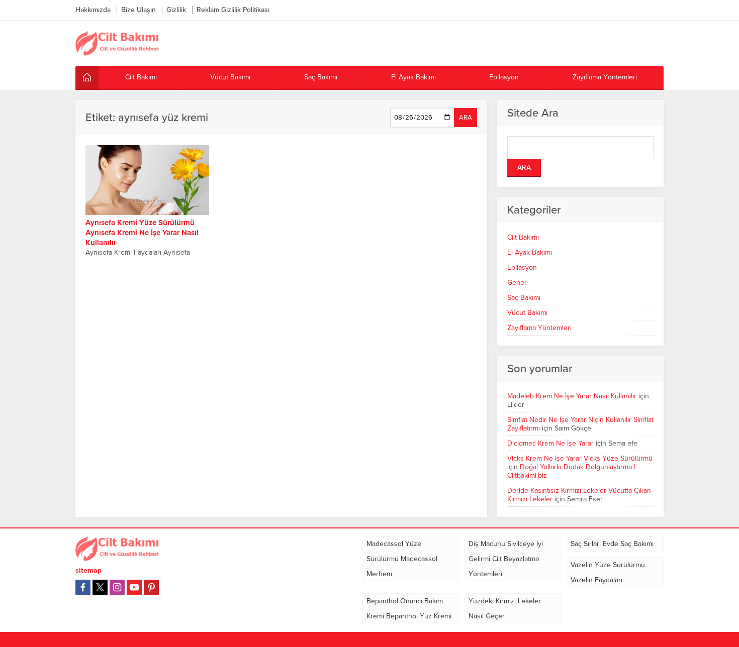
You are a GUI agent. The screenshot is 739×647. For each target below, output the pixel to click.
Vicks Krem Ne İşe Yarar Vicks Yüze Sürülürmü (580, 458)
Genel (516, 282)
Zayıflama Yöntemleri (539, 328)
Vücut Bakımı (527, 312)
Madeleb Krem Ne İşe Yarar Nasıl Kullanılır (571, 396)
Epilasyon (522, 267)
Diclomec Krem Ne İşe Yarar (550, 443)
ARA (465, 118)
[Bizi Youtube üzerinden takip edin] (134, 587)
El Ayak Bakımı (529, 252)
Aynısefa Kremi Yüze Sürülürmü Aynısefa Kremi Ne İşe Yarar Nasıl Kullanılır (142, 232)
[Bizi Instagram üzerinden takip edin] (117, 587)
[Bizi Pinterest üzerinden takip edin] (151, 587)
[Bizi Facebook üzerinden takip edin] (82, 587)
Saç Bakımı (523, 297)
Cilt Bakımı (523, 237)
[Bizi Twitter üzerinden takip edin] (100, 587)
